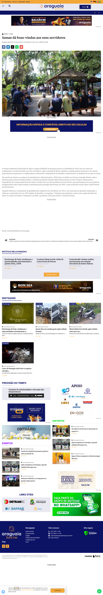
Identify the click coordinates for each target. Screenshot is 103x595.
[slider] (40, 395)
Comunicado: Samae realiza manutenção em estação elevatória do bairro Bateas (81, 261)
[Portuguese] (99, 2)
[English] (92, 2)
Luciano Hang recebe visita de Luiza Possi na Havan (50, 260)
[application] (26, 396)
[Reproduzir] (11, 396)
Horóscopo (6, 304)
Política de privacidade (27, 590)
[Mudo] (36, 396)
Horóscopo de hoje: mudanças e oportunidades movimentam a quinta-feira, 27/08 (19, 261)
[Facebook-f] (7, 546)
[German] (94, 2)
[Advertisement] (51, 153)
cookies (16, 588)
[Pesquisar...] (9, 6)
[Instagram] (3, 546)
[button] (3, 47)
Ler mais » (8, 268)
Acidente (39, 304)
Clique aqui (26, 435)
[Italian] (97, 2)
